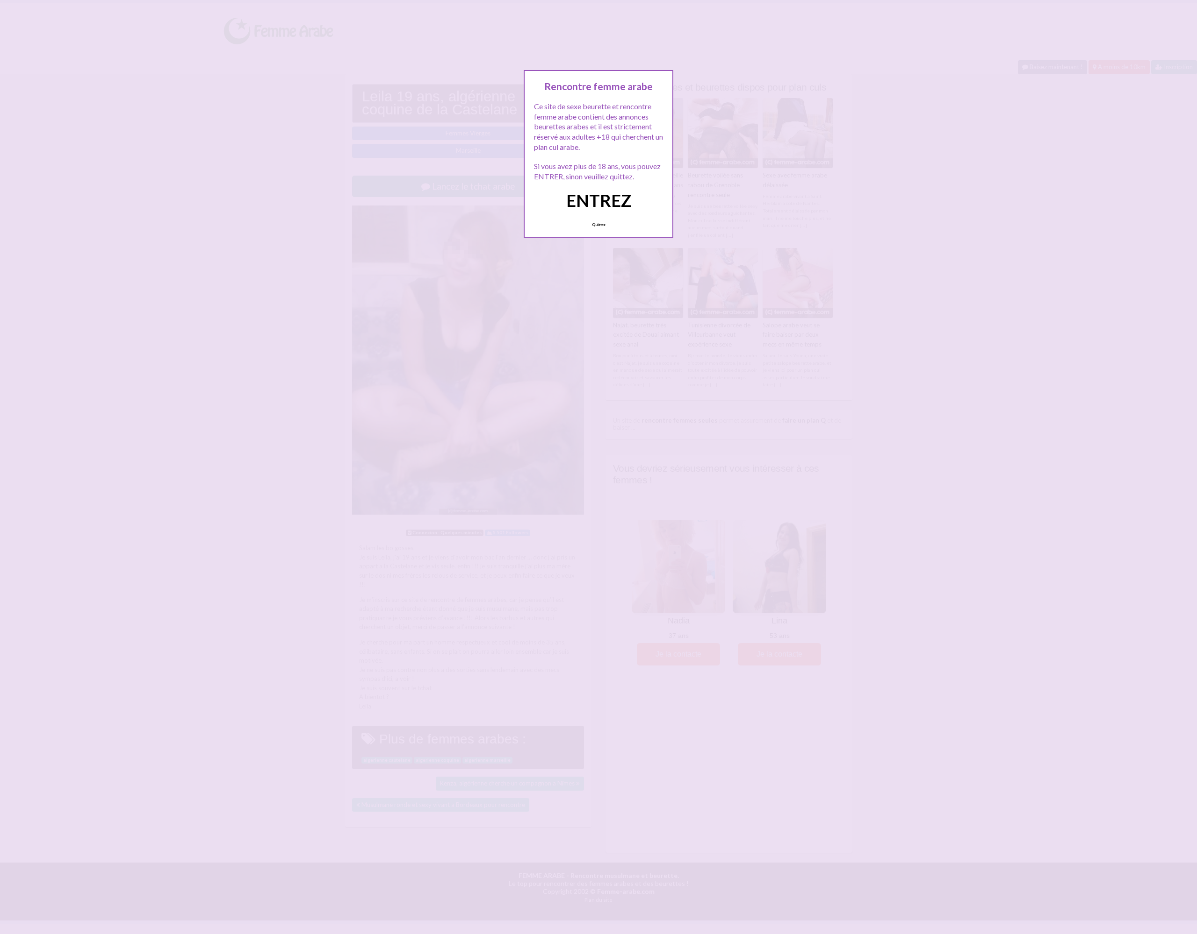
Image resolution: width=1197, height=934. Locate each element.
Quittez (599, 224)
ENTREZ (598, 200)
